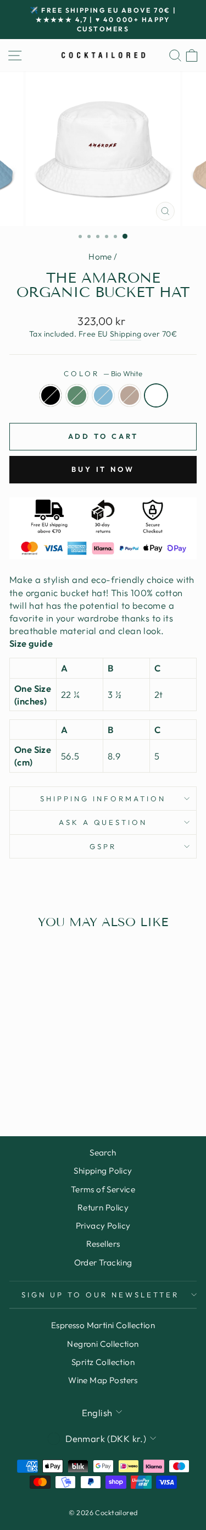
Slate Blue (103, 395)
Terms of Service (103, 1189)
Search (103, 1152)
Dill (77, 395)
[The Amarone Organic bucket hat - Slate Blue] (45, 1085)
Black (51, 395)
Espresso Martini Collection (103, 1325)
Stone (130, 395)
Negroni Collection (102, 1344)
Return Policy (103, 1207)
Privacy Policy (103, 1225)
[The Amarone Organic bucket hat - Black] (19, 1085)
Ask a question (103, 822)
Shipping (125, 334)
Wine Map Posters (103, 1380)
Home (100, 256)
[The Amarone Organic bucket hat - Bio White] (70, 1085)
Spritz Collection (103, 1362)
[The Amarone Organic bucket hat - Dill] (32, 1085)
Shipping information (103, 798)
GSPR (103, 846)
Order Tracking (103, 1262)
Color (103, 373)
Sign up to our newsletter (100, 1294)
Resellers (103, 1244)
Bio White (156, 395)
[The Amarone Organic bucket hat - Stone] (57, 1085)
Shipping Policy (103, 1170)
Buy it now (103, 469)
